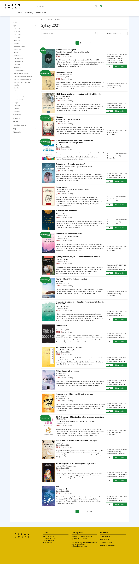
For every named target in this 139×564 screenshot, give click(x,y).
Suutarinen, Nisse (86, 167)
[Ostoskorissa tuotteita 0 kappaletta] (101, 6)
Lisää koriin (119, 66)
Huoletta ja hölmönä (64, 72)
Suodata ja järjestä (113, 33)
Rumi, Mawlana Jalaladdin (64, 52)
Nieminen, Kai (67, 75)
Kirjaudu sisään (41, 13)
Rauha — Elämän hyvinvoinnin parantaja (71, 279)
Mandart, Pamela (61, 489)
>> (91, 43)
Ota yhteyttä (84, 538)
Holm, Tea (59, 443)
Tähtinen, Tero (71, 350)
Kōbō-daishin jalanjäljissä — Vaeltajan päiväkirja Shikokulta (78, 94)
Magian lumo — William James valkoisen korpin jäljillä (76, 440)
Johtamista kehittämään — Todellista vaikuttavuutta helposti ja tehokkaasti (80, 303)
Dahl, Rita (59, 145)
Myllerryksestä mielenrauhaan (67, 371)
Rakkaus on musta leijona (66, 49)
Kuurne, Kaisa (60, 466)
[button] (96, 6)
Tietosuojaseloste (106, 542)
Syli (57, 486)
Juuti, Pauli (66, 306)
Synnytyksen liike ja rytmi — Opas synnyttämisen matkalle (78, 257)
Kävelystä (59, 117)
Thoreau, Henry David (63, 119)
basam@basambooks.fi (79, 547)
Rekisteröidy (29, 13)
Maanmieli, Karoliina (62, 167)
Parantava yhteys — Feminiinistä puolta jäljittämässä (76, 463)
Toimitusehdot (105, 536)
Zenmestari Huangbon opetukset (69, 347)
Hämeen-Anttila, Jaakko (81, 52)
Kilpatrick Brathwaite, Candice (75, 421)
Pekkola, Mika (74, 236)
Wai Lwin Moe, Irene (63, 96)
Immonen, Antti (76, 119)
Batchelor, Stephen (62, 236)
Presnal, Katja (60, 421)
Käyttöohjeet (104, 539)
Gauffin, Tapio (74, 167)
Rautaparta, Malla (62, 259)
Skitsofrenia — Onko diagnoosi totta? (70, 164)
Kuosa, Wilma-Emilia (63, 328)
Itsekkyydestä (61, 187)
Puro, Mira (59, 281)
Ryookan (59, 75)
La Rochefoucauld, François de (66, 190)
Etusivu (19, 13)
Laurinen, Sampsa (83, 190)
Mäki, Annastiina (61, 396)
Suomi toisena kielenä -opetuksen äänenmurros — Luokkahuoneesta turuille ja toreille (75, 142)
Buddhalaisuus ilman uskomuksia (69, 234)
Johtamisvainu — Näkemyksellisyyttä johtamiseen (75, 394)
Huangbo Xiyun (61, 350)
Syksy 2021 (57, 19)
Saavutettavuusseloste (107, 545)
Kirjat (50, 19)
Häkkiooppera (61, 325)
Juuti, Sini (59, 306)
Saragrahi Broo (71, 466)
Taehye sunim (60, 213)
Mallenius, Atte (61, 373)
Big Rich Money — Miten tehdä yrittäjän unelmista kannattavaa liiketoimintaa (80, 418)
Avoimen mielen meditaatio (66, 211)
